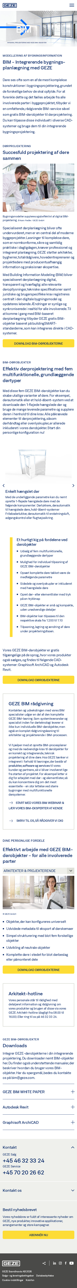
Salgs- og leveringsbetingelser (18, 1275)
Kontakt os (12, 1190)
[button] (44, 1264)
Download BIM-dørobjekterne (38, 343)
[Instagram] (60, 1263)
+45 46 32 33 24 (23, 1160)
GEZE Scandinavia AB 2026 (17, 1271)
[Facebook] (66, 1263)
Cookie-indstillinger (12, 1280)
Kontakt (10, 1147)
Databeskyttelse (45, 1275)
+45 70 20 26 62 (23, 1172)
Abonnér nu (38, 1235)
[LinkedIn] (54, 1263)
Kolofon (30, 1280)
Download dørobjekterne (39, 680)
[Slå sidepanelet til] (71, 5)
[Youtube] (71, 1263)
